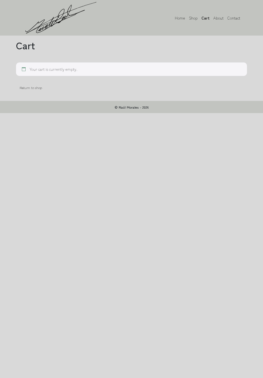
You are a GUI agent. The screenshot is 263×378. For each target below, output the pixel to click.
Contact (233, 18)
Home (180, 18)
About (218, 18)
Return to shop (31, 87)
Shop (193, 18)
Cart (205, 18)
